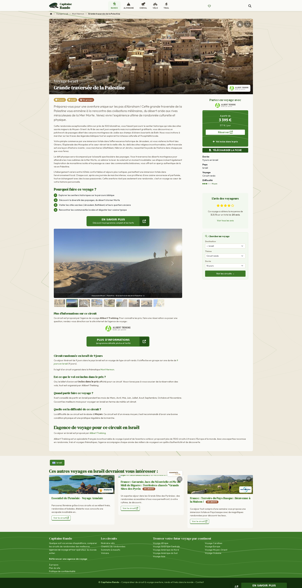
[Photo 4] (97, 303)
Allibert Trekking (97, 433)
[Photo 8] (146, 303)
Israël (73, 100)
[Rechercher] (250, 6)
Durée (208, 261)
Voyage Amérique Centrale (166, 546)
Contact (200, 582)
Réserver (224, 132)
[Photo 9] (159, 303)
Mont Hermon (107, 369)
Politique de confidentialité (62, 571)
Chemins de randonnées (113, 546)
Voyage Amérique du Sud (165, 553)
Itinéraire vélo (108, 543)
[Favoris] (110, 479)
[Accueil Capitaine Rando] (51, 14)
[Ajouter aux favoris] (247, 24)
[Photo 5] (109, 303)
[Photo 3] (84, 303)
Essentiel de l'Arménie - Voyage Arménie (77, 498)
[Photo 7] (134, 303)
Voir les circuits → (225, 273)
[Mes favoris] (209, 6)
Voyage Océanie (213, 553)
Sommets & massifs (110, 549)
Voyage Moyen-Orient (216, 549)
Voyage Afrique (160, 543)
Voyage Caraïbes (213, 543)
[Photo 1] (59, 303)
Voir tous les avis (225, 220)
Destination (210, 241)
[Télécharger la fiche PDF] (239, 24)
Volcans (105, 553)
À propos (53, 564)
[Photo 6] (122, 303)
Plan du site (54, 568)
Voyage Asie (159, 556)
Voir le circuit (60, 517)
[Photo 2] (72, 303)
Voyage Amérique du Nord (166, 549)
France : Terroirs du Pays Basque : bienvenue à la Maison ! (220, 500)
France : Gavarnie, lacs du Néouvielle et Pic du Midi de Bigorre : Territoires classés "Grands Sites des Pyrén (150, 485)
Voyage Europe (212, 546)
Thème (208, 251)
